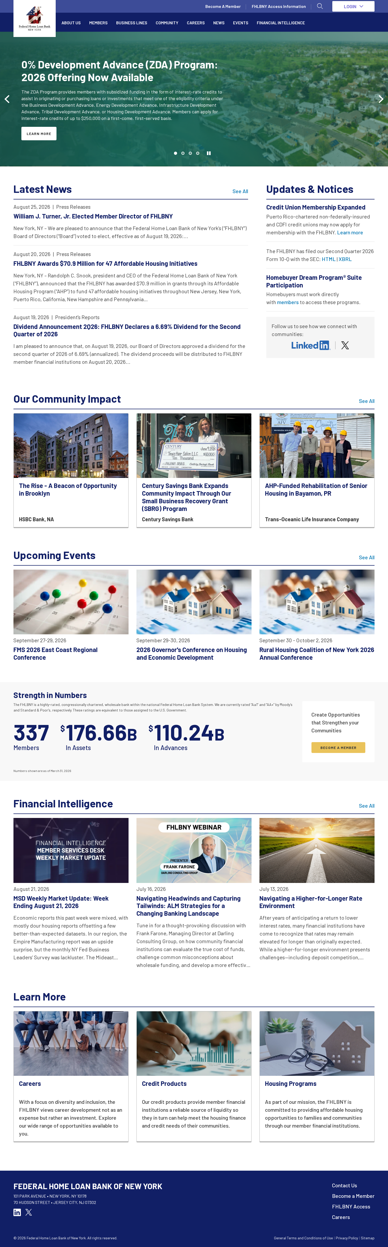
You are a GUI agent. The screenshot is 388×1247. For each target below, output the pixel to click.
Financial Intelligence (281, 22)
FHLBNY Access (351, 1206)
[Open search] (320, 6)
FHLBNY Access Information (279, 6)
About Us (71, 22)
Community (167, 22)
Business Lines (131, 22)
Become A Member (223, 6)
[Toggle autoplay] (209, 153)
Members (98, 22)
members (288, 302)
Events (240, 22)
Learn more (350, 232)
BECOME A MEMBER (338, 747)
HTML (329, 259)
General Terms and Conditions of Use (303, 1238)
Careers (196, 22)
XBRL (345, 259)
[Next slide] (380, 99)
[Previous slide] (7, 99)
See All (240, 191)
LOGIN (350, 6)
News (219, 22)
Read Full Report (45, 127)
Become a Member (353, 1196)
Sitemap (368, 1238)
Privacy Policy (347, 1238)
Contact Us (344, 1185)
